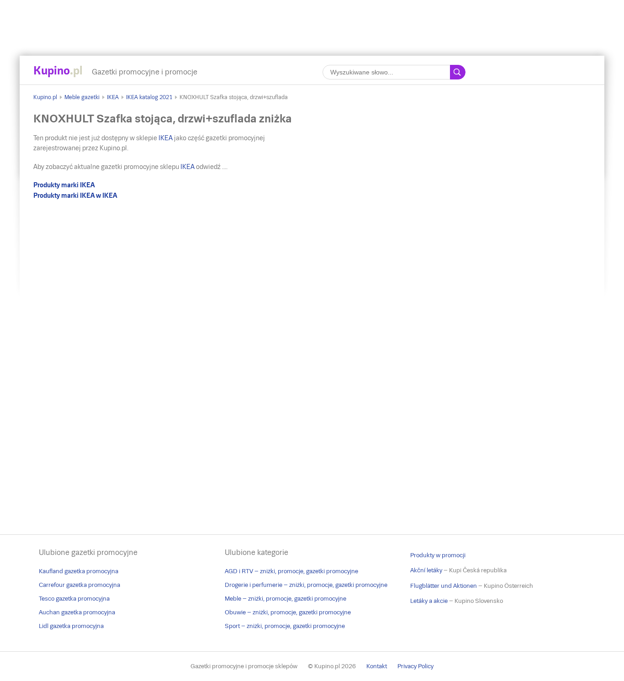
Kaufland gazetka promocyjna (78, 571)
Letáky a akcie (429, 600)
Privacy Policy (415, 666)
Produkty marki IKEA (64, 185)
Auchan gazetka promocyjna (77, 612)
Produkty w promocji (437, 555)
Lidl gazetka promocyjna (71, 626)
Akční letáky (426, 570)
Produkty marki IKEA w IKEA (75, 195)
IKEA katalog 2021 (149, 97)
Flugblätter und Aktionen (443, 585)
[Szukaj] (457, 72)
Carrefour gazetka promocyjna (79, 584)
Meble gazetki (82, 97)
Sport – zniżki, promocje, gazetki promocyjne (285, 626)
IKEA (113, 97)
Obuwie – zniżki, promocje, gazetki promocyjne (288, 612)
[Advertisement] (312, 20)
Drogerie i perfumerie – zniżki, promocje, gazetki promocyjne (306, 584)
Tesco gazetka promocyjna (74, 598)
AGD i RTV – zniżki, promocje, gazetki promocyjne (291, 571)
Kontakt (376, 666)
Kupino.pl (45, 97)
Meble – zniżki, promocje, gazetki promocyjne (285, 598)
